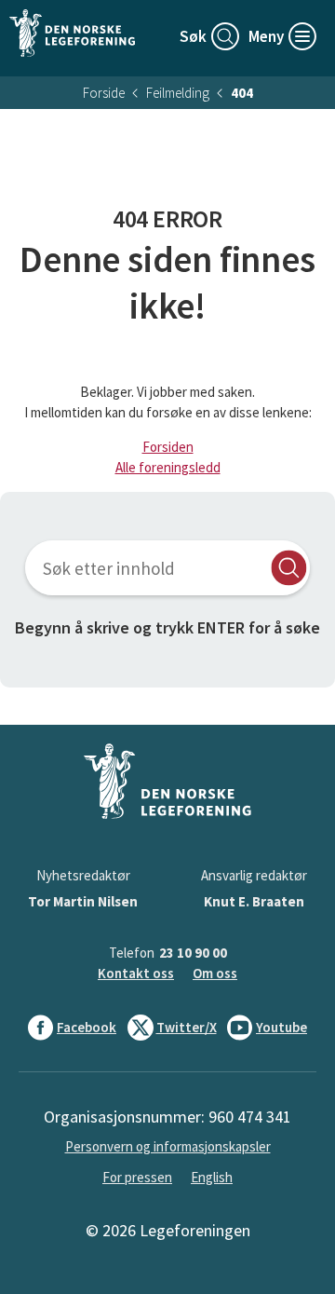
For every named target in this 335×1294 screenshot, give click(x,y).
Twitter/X (186, 1027)
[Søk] (289, 568)
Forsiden (168, 447)
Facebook (86, 1027)
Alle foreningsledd (168, 467)
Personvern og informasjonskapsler (168, 1146)
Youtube (281, 1027)
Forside (104, 93)
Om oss (215, 973)
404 (242, 93)
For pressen (137, 1177)
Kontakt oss (136, 973)
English (212, 1177)
